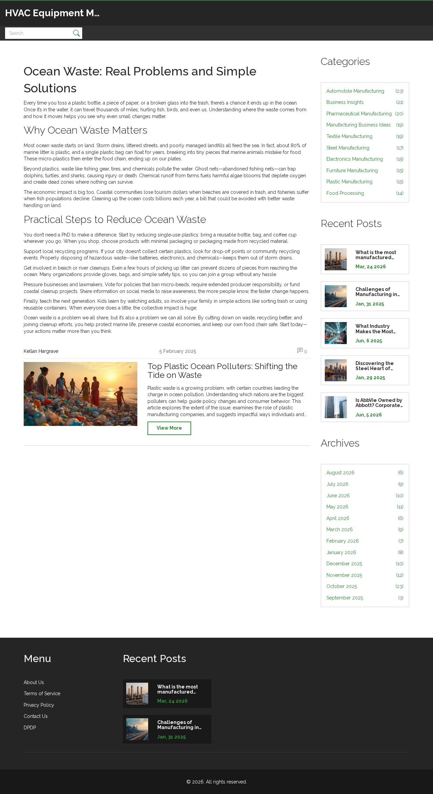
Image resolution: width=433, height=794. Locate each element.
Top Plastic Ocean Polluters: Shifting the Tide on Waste (222, 371)
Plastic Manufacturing (365, 181)
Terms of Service (42, 693)
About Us (34, 682)
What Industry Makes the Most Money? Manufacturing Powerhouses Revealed (374, 328)
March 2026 (365, 529)
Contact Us (36, 716)
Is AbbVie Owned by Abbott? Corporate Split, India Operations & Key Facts (379, 403)
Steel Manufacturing (365, 148)
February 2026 (365, 541)
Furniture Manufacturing (365, 170)
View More (169, 428)
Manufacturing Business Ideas (365, 125)
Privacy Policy (39, 705)
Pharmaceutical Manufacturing (365, 113)
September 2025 (365, 597)
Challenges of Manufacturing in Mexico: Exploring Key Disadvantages (379, 292)
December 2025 (365, 563)
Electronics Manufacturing (365, 159)
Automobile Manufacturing (365, 91)
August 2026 (365, 472)
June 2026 (365, 495)
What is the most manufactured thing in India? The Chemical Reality (378, 255)
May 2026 (365, 506)
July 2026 (365, 484)
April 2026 (365, 518)
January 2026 (365, 552)
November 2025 (365, 575)
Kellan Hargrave (41, 351)
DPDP (30, 727)
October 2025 (365, 586)
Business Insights (365, 102)
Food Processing (365, 193)
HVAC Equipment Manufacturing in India (56, 13)
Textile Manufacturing (365, 136)
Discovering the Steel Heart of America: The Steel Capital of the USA (379, 366)
